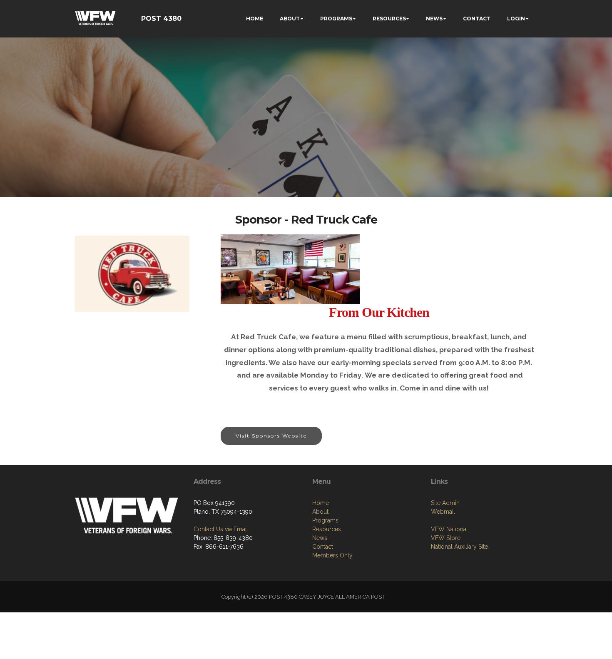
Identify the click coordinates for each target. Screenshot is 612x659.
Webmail (443, 511)
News (319, 538)
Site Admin (445, 503)
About (320, 511)
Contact (322, 546)
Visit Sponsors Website (271, 436)
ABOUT (290, 18)
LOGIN (516, 18)
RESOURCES (389, 18)
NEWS (434, 18)
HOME (254, 18)
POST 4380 (161, 18)
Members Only (332, 555)
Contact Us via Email (221, 529)
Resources (326, 529)
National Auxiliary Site (459, 546)
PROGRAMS (336, 18)
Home (320, 503)
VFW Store (445, 538)
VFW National (449, 529)
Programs (325, 520)
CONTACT (476, 18)
